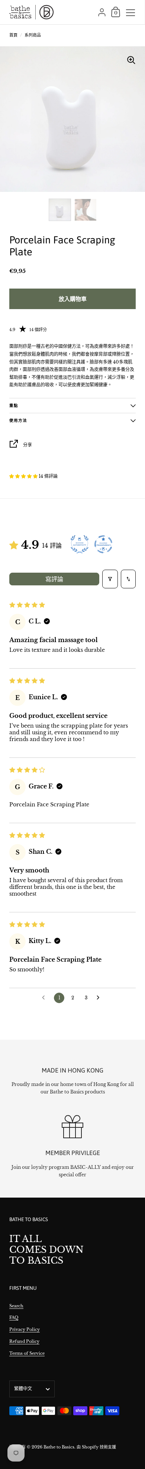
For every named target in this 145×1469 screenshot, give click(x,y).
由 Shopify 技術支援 (96, 1447)
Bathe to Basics (59, 1447)
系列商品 (33, 35)
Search (16, 1305)
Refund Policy (24, 1341)
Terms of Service (27, 1353)
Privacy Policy (24, 1329)
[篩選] (110, 579)
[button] (24, 476)
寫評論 (54, 579)
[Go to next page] (100, 998)
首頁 (13, 35)
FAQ (13, 1317)
